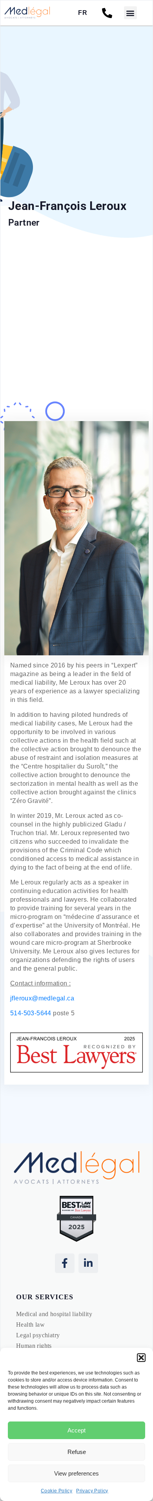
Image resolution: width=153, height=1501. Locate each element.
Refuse (76, 1452)
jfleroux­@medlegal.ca (42, 998)
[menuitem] (82, 12)
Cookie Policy (56, 1491)
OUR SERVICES (44, 1297)
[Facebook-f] (65, 1263)
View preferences (76, 1473)
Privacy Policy (92, 1491)
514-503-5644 (30, 1013)
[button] (141, 1358)
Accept (76, 1430)
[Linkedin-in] (88, 1263)
